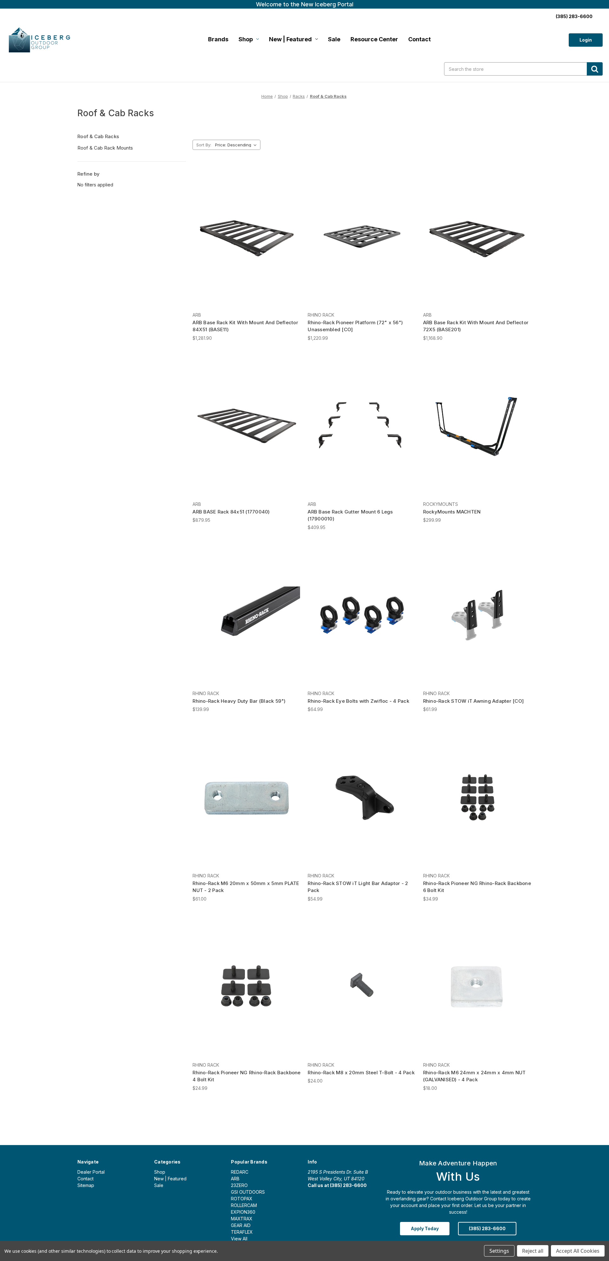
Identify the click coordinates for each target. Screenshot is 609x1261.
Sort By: (203, 144)
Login (586, 40)
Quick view (246, 231)
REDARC (239, 1172)
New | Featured (290, 39)
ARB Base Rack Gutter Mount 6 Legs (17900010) (350, 515)
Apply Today (425, 1228)
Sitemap (85, 1185)
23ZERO (239, 1185)
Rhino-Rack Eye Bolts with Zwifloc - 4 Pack (358, 701)
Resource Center (374, 39)
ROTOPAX (241, 1198)
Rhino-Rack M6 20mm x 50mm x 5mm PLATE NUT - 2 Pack (246, 887)
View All (239, 1238)
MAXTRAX (241, 1218)
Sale (334, 39)
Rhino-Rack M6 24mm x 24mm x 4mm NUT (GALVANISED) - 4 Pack (474, 1076)
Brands (218, 39)
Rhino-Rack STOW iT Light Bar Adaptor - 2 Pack (358, 887)
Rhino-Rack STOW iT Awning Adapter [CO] (473, 701)
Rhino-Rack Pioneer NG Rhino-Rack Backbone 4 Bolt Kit (246, 1076)
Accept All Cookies (577, 1250)
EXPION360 (243, 1212)
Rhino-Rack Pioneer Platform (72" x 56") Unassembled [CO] (355, 326)
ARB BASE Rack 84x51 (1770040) (231, 512)
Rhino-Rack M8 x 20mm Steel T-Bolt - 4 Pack (361, 1073)
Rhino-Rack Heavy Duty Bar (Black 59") (239, 701)
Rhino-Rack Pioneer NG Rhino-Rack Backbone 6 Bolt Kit (477, 887)
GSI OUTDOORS (248, 1192)
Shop (246, 39)
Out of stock (247, 242)
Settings (499, 1250)
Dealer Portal (91, 1172)
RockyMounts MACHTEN (452, 512)
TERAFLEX (242, 1232)
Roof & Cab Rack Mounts (105, 148)
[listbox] (237, 145)
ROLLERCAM (244, 1205)
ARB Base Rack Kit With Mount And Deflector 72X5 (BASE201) (476, 326)
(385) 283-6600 (574, 16)
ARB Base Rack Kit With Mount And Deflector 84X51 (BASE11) (245, 326)
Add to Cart (362, 242)
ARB (235, 1178)
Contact (419, 39)
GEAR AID (241, 1225)
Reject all (532, 1250)
